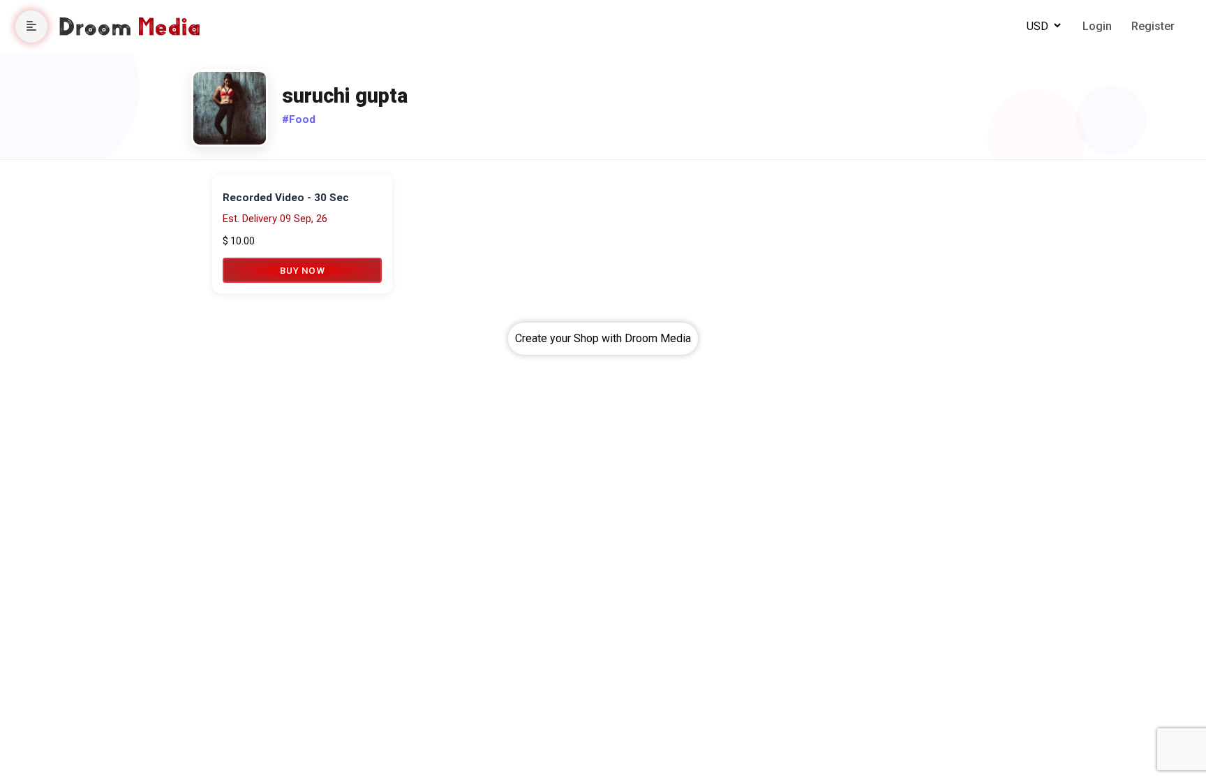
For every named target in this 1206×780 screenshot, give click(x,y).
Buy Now (302, 270)
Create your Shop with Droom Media (603, 338)
